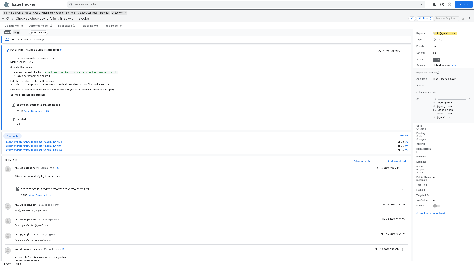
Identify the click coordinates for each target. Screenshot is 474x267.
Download (37, 111)
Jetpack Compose (88, 12)
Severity (420, 53)
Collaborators (423, 92)
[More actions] (470, 19)
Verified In (422, 200)
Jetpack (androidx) (66, 12)
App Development (43, 12)
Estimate (421, 156)
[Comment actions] (402, 168)
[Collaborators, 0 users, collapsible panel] (451, 92)
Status (420, 59)
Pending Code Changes (421, 136)
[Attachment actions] (405, 105)
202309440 (118, 12)
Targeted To (422, 195)
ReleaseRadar (423, 150)
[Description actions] (405, 51)
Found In (420, 190)
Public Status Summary (423, 178)
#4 (406, 145)
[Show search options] (421, 4)
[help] (442, 4)
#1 (61, 49)
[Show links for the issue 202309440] (125, 13)
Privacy (7, 263)
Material (104, 12)
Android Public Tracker (20, 12)
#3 (406, 141)
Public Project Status (420, 169)
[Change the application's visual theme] (434, 4)
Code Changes (421, 127)
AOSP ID (421, 144)
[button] (443, 39)
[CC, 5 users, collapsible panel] (451, 99)
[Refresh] (7, 18)
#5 (406, 150)
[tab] (13, 25)
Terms (17, 263)
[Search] (71, 4)
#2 (57, 168)
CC (418, 99)
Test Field (421, 185)
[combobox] (246, 4)
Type (419, 39)
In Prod (420, 205)
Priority (420, 46)
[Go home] (3, 18)
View (27, 111)
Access (420, 65)
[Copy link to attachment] (47, 111)
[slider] (413, 145)
